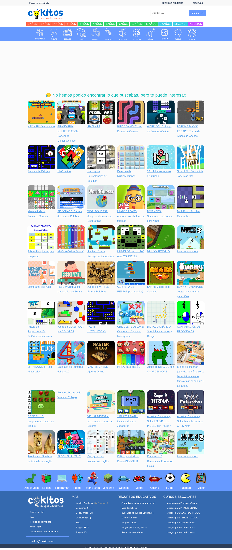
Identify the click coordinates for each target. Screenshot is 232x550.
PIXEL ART (93, 126)
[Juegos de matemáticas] (39, 34)
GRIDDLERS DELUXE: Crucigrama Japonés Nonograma (130, 331)
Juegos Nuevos (129, 522)
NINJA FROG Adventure (41, 126)
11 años (151, 24)
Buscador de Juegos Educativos (138, 512)
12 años (165, 24)
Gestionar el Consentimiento (44, 531)
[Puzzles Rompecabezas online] (178, 34)
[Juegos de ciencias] (109, 34)
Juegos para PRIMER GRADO (182, 508)
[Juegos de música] (150, 34)
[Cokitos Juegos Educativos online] (47, 14)
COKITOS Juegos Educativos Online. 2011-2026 (116, 547)
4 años (58, 24)
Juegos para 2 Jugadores (134, 527)
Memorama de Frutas (39, 286)
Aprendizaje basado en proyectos (138, 503)
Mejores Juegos (129, 517)
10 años (136, 24)
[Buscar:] (169, 13)
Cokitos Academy (84, 503)
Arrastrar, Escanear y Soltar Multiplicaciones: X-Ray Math (190, 421)
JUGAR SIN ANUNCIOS (172, 3)
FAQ (32, 517)
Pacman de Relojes (39, 171)
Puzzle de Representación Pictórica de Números (40, 331)
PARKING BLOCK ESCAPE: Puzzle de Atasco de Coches (188, 131)
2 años (32, 24)
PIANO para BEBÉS (128, 367)
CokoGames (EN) (84, 512)
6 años (84, 24)
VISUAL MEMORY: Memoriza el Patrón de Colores (100, 421)
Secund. (180, 24)
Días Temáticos (129, 508)
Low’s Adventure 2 (187, 456)
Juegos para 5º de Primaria (181, 527)
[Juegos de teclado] (67, 34)
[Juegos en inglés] (81, 34)
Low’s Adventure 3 (187, 251)
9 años (123, 24)
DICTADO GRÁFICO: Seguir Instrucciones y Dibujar (159, 331)
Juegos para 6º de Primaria (181, 532)
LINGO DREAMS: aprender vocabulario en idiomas (131, 216)
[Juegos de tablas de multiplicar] (53, 34)
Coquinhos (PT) (84, 508)
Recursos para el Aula (132, 532)
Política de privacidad (40, 521)
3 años (45, 24)
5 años (71, 24)
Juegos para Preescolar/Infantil (182, 503)
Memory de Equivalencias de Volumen (97, 176)
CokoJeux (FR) (83, 517)
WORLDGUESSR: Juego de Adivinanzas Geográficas (99, 216)
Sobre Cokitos (37, 512)
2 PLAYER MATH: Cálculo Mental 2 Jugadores (127, 421)
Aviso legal (35, 526)
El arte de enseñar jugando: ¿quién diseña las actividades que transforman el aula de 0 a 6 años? (190, 376)
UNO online (64, 171)
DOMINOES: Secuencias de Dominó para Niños (160, 216)
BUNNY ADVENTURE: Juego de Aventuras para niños (190, 291)
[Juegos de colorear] (136, 34)
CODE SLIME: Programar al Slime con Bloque (41, 421)
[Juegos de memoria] (164, 34)
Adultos (196, 24)
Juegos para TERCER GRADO (182, 517)
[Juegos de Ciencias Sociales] (122, 34)
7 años (97, 24)
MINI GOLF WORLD (158, 251)
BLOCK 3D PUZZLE (69, 456)
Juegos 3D (81, 532)
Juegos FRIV (82, 527)
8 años (110, 24)
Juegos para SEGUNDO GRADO (183, 512)
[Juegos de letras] (95, 34)
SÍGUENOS (198, 3)
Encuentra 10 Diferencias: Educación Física (160, 461)
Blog (78, 522)
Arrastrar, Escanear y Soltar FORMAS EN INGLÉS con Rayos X (159, 421)
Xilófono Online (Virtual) (70, 251)
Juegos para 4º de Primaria (181, 522)
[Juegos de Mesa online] (192, 34)
